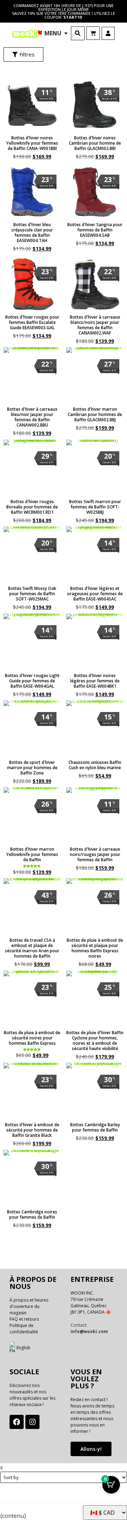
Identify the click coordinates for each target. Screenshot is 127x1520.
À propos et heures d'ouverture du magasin (29, 1306)
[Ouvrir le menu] (66, 33)
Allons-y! (91, 1449)
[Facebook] (17, 1422)
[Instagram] (32, 1422)
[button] (78, 33)
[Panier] (93, 33)
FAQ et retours (24, 1319)
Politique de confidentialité (24, 1328)
